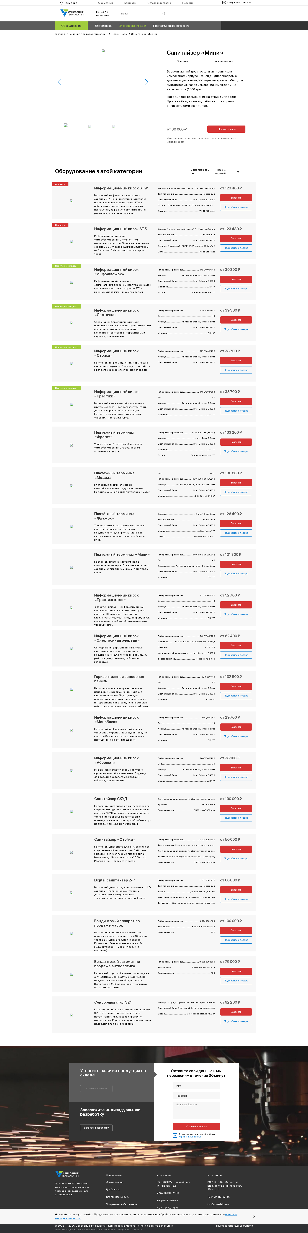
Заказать (236, 197)
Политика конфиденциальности (234, 1225)
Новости (187, 2)
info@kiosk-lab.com (167, 1200)
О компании (105, 2)
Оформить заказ (226, 129)
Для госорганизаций (132, 25)
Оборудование (71, 25)
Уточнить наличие (96, 1088)
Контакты (130, 2)
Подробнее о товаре (236, 207)
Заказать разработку (96, 1127)
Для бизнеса (103, 25)
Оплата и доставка (159, 2)
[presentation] (60, 82)
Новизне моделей (220, 171)
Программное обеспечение (171, 25)
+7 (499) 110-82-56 (168, 1193)
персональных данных (190, 1137)
